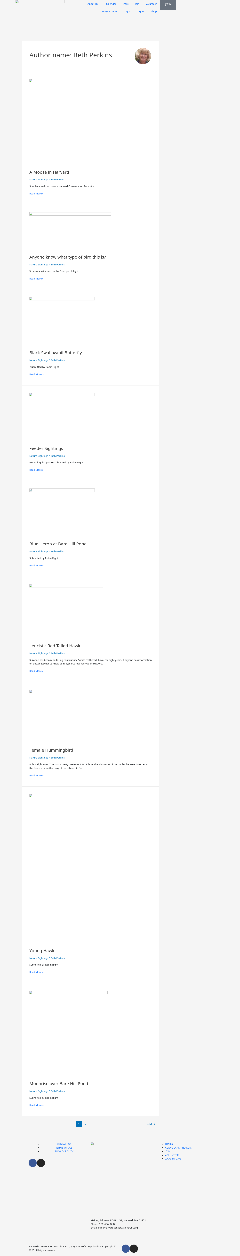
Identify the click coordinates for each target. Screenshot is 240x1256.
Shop (154, 11)
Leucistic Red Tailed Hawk (54, 646)
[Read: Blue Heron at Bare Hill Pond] (62, 512)
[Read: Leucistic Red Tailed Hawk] (66, 611)
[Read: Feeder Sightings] (62, 417)
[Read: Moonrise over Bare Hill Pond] (68, 1033)
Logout (140, 11)
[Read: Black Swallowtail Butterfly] (62, 321)
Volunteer (151, 3)
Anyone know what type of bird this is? (67, 257)
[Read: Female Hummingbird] (67, 716)
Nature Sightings (38, 179)
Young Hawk (41, 950)
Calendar (111, 3)
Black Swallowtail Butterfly (55, 353)
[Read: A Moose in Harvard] (78, 122)
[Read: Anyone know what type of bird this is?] (70, 231)
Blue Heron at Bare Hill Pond (58, 544)
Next (150, 1124)
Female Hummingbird (51, 750)
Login (127, 11)
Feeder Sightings (46, 448)
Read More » (36, 193)
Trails (125, 3)
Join (137, 3)
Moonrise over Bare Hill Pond (58, 1083)
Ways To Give (109, 11)
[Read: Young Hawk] (67, 868)
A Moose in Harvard (49, 172)
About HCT (94, 3)
